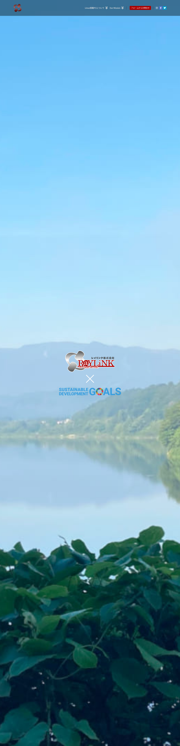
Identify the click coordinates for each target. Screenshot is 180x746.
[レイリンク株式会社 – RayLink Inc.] (17, 8)
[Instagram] (157, 8)
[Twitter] (164, 8)
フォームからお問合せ (140, 7)
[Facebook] (160, 8)
